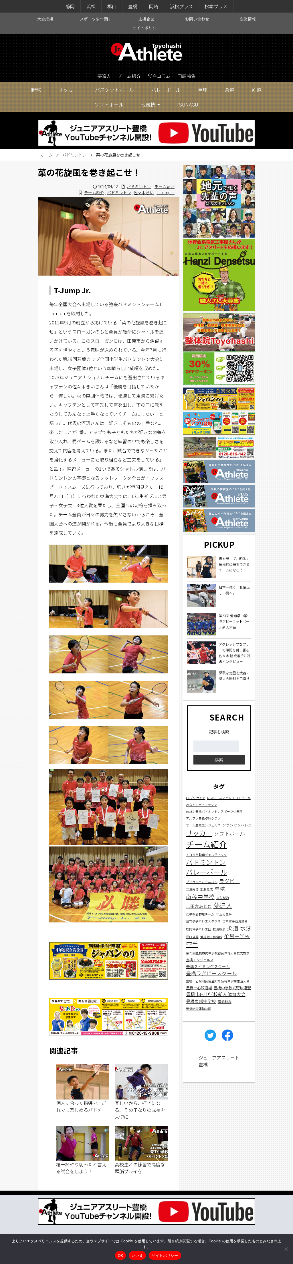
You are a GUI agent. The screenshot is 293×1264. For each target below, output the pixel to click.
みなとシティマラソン (201, 804)
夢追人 (104, 76)
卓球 (202, 89)
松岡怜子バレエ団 (198, 929)
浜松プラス (181, 6)
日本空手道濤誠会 (235, 921)
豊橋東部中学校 (201, 1001)
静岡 (70, 6)
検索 (218, 759)
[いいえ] (286, 1249)
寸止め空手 (224, 914)
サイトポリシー (146, 28)
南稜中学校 (200, 896)
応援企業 (146, 19)
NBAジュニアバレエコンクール (229, 798)
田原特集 (186, 76)
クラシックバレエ (237, 825)
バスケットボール (114, 89)
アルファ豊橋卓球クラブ (203, 818)
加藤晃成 (206, 889)
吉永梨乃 (222, 898)
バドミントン (74, 155)
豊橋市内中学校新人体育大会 (216, 994)
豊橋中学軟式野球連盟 (232, 987)
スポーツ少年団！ (96, 19)
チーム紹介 (129, 76)
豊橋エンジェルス (199, 959)
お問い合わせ (197, 19)
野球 (36, 89)
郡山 (111, 6)
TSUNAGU (187, 104)
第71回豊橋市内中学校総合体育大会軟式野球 (217, 953)
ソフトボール (109, 104)
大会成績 (45, 19)
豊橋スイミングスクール (208, 966)
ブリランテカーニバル (201, 882)
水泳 (245, 928)
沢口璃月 (192, 937)
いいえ (137, 1255)
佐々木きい (144, 192)
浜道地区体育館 (211, 937)
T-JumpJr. (166, 192)
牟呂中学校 (237, 936)
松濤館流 (219, 929)
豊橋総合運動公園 (198, 1008)
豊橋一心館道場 (199, 987)
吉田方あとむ (199, 906)
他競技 (148, 104)
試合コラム (159, 76)
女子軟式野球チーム (200, 914)
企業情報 (248, 19)
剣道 (257, 89)
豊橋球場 (224, 1001)
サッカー (68, 89)
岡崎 (153, 6)
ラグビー (229, 880)
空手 (192, 944)
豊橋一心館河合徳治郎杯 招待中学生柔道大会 (218, 981)
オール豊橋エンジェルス (203, 825)
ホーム (47, 155)
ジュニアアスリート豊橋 (219, 1061)
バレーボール (166, 89)
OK (120, 1255)
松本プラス (216, 6)
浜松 (91, 6)
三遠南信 (192, 889)
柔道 (229, 89)
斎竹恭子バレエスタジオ (203, 921)
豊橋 (132, 6)
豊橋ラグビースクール (211, 973)
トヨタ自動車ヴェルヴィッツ (206, 854)
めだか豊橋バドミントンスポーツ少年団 (214, 811)
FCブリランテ (195, 798)
